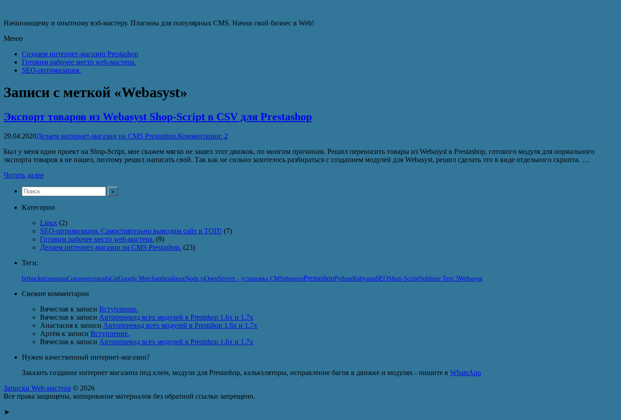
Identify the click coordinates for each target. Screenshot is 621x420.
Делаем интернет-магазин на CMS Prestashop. (107, 136)
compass (56, 278)
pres (298, 278)
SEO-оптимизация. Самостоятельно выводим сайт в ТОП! (131, 231)
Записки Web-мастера (37, 7)
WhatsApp (465, 372)
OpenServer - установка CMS (244, 278)
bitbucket (33, 278)
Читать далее (24, 175)
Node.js (195, 278)
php (288, 278)
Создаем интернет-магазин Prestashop (80, 54)
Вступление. (118, 309)
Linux (48, 223)
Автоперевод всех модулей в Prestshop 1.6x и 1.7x (176, 317)
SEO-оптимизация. (51, 70)
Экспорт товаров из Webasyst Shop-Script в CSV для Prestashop (158, 117)
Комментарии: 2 (203, 136)
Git (114, 278)
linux (178, 278)
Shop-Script (403, 278)
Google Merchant (140, 278)
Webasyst (470, 278)
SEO (382, 278)
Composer (80, 278)
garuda (101, 278)
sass (371, 278)
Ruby (359, 278)
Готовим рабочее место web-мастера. (79, 62)
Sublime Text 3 (439, 278)
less (167, 278)
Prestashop (318, 278)
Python (343, 278)
